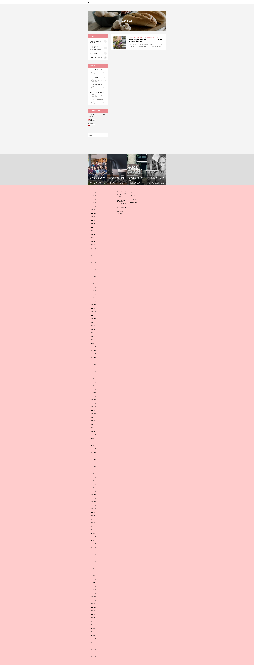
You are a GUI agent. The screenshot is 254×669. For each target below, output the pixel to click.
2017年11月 (93, 526)
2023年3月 (93, 325)
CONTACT (144, 2)
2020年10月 (93, 427)
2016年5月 (93, 586)
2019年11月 (93, 445)
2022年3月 (93, 367)
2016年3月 (93, 593)
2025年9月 (93, 220)
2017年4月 (93, 550)
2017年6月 (93, 543)
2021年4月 (93, 406)
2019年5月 (93, 462)
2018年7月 (93, 498)
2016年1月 (93, 600)
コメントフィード (134, 199)
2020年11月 (93, 424)
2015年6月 (93, 624)
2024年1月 (93, 290)
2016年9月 (93, 572)
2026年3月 (93, 199)
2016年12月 (93, 564)
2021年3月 (93, 410)
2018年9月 (93, 491)
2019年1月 (93, 477)
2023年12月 (93, 294)
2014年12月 (93, 642)
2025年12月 (93, 209)
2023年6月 (93, 315)
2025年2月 (93, 244)
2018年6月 (93, 501)
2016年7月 (93, 579)
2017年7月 (93, 540)
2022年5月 (93, 360)
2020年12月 (93, 420)
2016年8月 (93, 575)
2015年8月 (93, 617)
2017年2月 (93, 557)
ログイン (132, 192)
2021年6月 (93, 399)
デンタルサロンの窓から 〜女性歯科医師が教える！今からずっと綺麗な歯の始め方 (98, 48)
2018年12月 (93, 480)
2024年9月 (93, 262)
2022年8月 (93, 350)
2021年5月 (93, 403)
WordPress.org (133, 202)
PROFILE (114, 2)
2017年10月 (93, 529)
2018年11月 (93, 484)
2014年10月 (93, 645)
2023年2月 (93, 329)
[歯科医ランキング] (98, 120)
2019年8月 (93, 452)
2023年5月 (93, 318)
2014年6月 (93, 660)
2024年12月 (93, 251)
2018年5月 (93, 505)
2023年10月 (93, 301)
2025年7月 (93, 227)
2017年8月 (93, 536)
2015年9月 (93, 614)
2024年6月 (93, 273)
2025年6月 (93, 230)
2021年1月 (93, 417)
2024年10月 (93, 258)
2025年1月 (93, 248)
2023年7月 (93, 311)
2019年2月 (93, 473)
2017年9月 (93, 533)
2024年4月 (93, 280)
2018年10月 (93, 487)
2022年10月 (93, 343)
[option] (97, 169)
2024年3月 (93, 283)
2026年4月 (93, 195)
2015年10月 (93, 610)
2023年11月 (93, 297)
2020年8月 (93, 434)
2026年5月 (93, 192)
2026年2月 (93, 202)
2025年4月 (93, 237)
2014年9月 (93, 649)
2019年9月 (93, 448)
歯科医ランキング (91, 123)
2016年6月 (93, 582)
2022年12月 (93, 336)
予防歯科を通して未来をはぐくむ (98, 58)
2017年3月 (93, 554)
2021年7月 (93, 396)
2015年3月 (93, 635)
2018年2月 (93, 515)
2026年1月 (93, 206)
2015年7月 (93, 621)
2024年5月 (93, 276)
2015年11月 (93, 607)
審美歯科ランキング (92, 129)
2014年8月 (93, 652)
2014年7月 (93, 656)
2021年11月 (93, 382)
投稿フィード (133, 195)
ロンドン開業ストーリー (98, 53)
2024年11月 (93, 255)
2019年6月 (93, 459)
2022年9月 (93, 346)
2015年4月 (93, 631)
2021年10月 (93, 385)
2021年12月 (93, 378)
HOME (109, 2)
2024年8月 (93, 266)
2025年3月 (93, 241)
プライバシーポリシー (135, 2)
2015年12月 (93, 603)
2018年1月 (93, 519)
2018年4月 (93, 508)
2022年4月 (93, 364)
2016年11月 (93, 568)
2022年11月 (93, 339)
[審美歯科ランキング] (98, 125)
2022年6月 (93, 357)
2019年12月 (93, 441)
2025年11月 (93, 213)
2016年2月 (93, 596)
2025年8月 (93, 223)
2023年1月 (93, 332)
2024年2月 (93, 287)
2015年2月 (93, 638)
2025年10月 (93, 216)
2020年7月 (93, 438)
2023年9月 (93, 304)
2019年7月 (93, 455)
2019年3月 (93, 469)
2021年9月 (93, 389)
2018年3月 (93, 512)
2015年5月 (93, 628)
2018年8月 (93, 494)
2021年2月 (93, 413)
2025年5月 (93, 234)
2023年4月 (93, 322)
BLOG (126, 2)
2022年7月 (93, 353)
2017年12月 (93, 522)
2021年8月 (93, 392)
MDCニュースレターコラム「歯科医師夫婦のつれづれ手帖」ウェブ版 (98, 41)
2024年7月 (93, 269)
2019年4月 (93, 466)
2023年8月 (93, 308)
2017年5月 (93, 547)
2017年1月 (93, 561)
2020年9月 (93, 431)
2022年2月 (93, 371)
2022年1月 (93, 375)
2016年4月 (93, 589)
